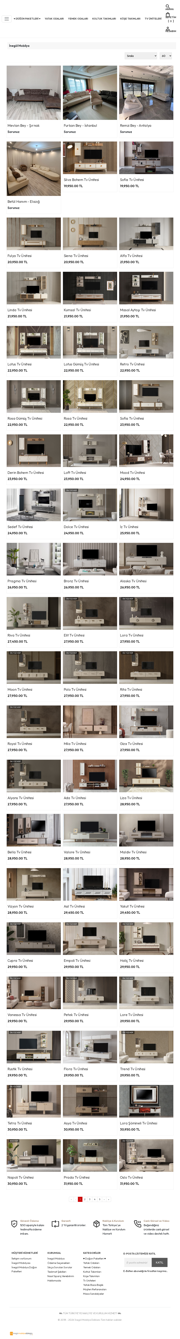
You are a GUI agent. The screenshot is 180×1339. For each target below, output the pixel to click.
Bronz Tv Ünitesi (76, 581)
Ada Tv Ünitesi (75, 798)
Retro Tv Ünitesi (132, 364)
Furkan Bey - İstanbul (80, 125)
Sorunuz (14, 132)
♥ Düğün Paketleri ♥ (94, 1258)
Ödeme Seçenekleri (58, 1263)
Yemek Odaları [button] (78, 18)
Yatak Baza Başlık (93, 1285)
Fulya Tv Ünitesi (20, 255)
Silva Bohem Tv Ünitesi (81, 179)
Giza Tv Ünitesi (131, 743)
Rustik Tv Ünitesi (20, 1069)
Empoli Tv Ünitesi (77, 960)
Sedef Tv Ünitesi (20, 527)
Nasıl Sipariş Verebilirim (60, 1276)
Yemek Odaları (91, 1267)
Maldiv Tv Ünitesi (133, 852)
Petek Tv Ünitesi (76, 1014)
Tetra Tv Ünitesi (20, 1123)
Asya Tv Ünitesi (75, 1123)
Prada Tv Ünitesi (77, 1177)
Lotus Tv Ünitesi (20, 364)
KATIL (159, 1262)
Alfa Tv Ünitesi (131, 255)
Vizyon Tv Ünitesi (21, 906)
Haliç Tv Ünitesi (132, 960)
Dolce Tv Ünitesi (76, 527)
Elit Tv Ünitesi (74, 635)
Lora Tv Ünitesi (131, 635)
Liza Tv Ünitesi (131, 798)
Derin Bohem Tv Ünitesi (26, 472)
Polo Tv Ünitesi (75, 689)
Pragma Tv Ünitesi (22, 581)
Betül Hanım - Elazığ (24, 201)
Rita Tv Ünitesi (131, 689)
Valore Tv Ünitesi (77, 852)
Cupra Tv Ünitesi (20, 960)
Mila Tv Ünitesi (75, 743)
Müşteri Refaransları (95, 1289)
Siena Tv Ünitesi (76, 255)
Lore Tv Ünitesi (131, 1014)
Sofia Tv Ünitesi (132, 179)
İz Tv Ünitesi (129, 527)
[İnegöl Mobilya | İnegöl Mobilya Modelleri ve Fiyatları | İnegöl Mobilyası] (21, 1333)
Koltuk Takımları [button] (104, 18)
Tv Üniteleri (89, 1280)
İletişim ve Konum (21, 1258)
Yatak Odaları (91, 1263)
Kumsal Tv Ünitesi (77, 310)
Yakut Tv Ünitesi (132, 906)
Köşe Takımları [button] (130, 18)
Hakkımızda (54, 1280)
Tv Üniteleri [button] (153, 18)
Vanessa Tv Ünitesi (22, 1014)
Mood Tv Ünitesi (132, 472)
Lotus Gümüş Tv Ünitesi (81, 364)
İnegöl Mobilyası (21, 1263)
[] (170, 17)
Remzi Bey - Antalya (136, 125)
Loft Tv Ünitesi (75, 472)
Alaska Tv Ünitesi (133, 581)
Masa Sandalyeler (93, 1293)
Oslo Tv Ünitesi (131, 1177)
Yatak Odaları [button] (54, 18)
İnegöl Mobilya (19, 46)
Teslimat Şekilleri (56, 1271)
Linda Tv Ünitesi (20, 310)
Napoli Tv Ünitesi (21, 1177)
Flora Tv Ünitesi (76, 1069)
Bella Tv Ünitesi (19, 852)
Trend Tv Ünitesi (132, 1069)
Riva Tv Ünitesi (19, 635)
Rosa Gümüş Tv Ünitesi (25, 418)
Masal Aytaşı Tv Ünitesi (138, 310)
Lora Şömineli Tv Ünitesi (138, 1123)
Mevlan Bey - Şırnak (24, 125)
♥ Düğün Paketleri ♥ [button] (27, 18)
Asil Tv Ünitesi (74, 906)
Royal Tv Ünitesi (20, 743)
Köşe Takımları (91, 1276)
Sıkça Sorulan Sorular (59, 1267)
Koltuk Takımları (92, 1271)
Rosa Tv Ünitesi (75, 418)
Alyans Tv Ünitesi (21, 798)
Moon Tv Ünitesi (20, 689)
